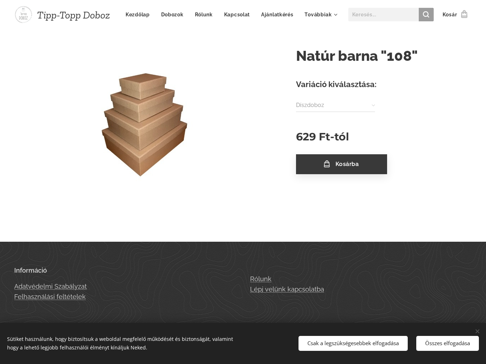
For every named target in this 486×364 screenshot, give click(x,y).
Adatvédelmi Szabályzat (50, 286)
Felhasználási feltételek (50, 296)
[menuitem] (139, 14)
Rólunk (260, 279)
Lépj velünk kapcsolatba (287, 289)
